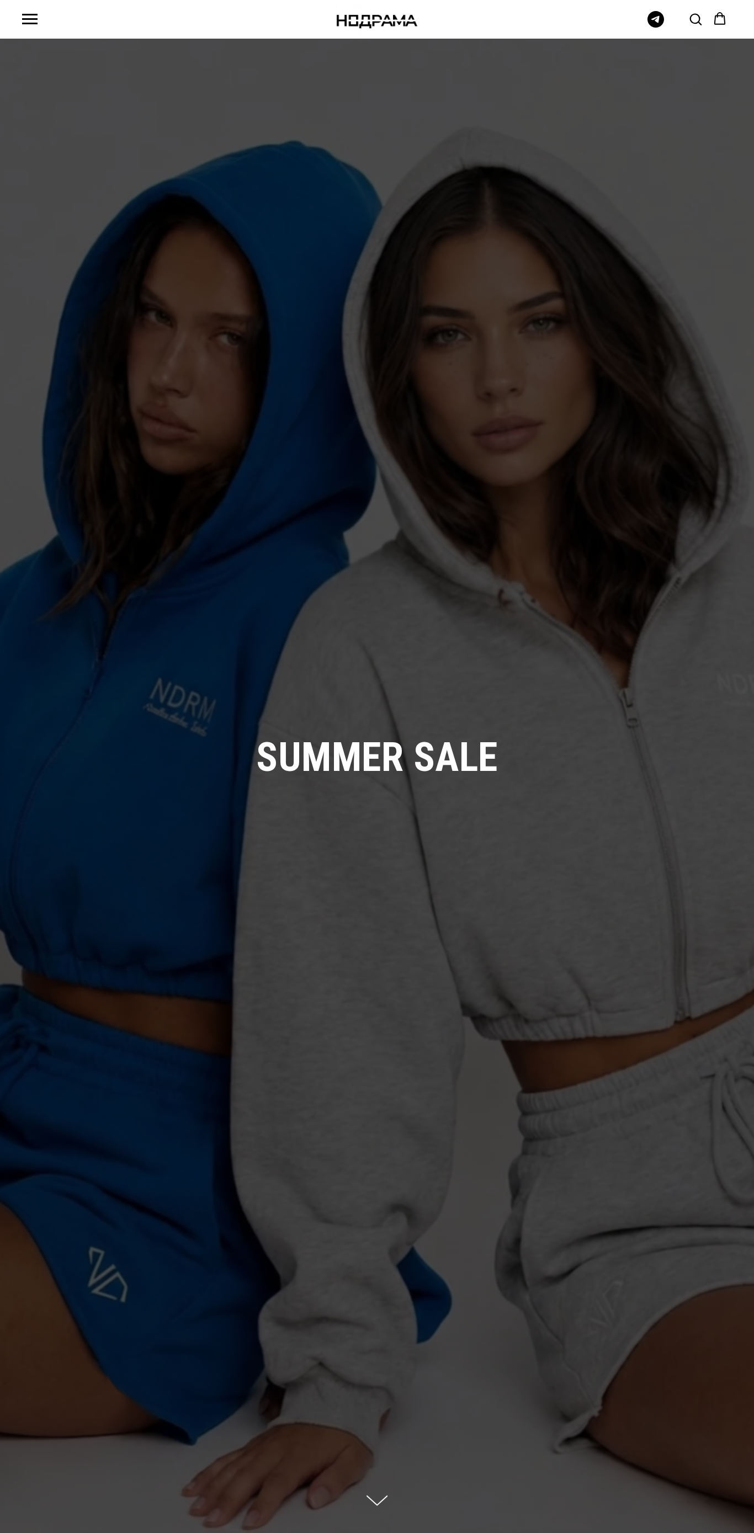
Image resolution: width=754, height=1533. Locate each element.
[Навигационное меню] (30, 19)
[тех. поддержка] (655, 24)
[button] (695, 18)
